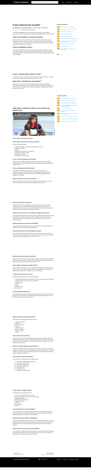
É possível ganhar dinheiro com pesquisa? (69, 98)
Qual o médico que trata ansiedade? (68, 26)
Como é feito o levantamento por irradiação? (69, 118)
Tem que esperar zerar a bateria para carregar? (68, 111)
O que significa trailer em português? (68, 100)
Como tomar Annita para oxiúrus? (67, 31)
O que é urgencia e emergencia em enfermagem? (68, 49)
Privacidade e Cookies (73, 459)
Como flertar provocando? (18, 454)
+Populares (75, 2)
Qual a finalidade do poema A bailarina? (68, 102)
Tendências (68, 2)
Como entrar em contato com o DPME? (68, 29)
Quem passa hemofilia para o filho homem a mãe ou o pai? (69, 114)
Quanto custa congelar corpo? (67, 36)
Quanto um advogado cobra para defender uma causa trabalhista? (69, 106)
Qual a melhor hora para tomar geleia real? (69, 38)
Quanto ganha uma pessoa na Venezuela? (69, 121)
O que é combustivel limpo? (66, 108)
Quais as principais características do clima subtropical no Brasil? (69, 41)
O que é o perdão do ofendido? (47, 454)
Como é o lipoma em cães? (66, 46)
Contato (64, 459)
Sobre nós (59, 459)
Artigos (62, 2)
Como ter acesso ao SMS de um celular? (69, 116)
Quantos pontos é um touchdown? (67, 43)
